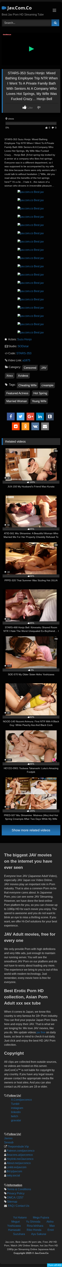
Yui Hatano (20, 1217)
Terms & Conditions (19, 1189)
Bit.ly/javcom (14, 1171)
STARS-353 (23, 353)
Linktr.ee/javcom (16, 1167)
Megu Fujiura (41, 1217)
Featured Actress (17, 393)
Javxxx (8, 1138)
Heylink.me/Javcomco (20, 1158)
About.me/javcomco (19, 1163)
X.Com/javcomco (21, 1099)
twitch (14, 1116)
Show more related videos (31, 830)
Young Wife (39, 401)
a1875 (26, 360)
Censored (30, 367)
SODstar (23, 346)
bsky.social (13, 1175)
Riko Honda (34, 1229)
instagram (17, 1107)
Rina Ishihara (35, 1225)
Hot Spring (40, 393)
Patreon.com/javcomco (20, 1150)
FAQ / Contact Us (18, 1205)
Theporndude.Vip (18, 1146)
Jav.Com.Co (19, 8)
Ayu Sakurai (38, 1234)
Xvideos (23, 375)
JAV (43, 367)
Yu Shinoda (33, 1221)
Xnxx (9, 375)
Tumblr (15, 1103)
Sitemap (12, 1201)
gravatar (16, 1120)
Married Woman (16, 401)
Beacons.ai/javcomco (20, 1154)
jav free (41, 1032)
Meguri (15, 1221)
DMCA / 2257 (15, 1197)
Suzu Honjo (24, 339)
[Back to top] (56, 1241)
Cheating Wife (27, 385)
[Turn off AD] (54, 1265)
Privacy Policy (15, 1193)
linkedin (16, 1112)
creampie (47, 385)
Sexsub (8, 1142)
